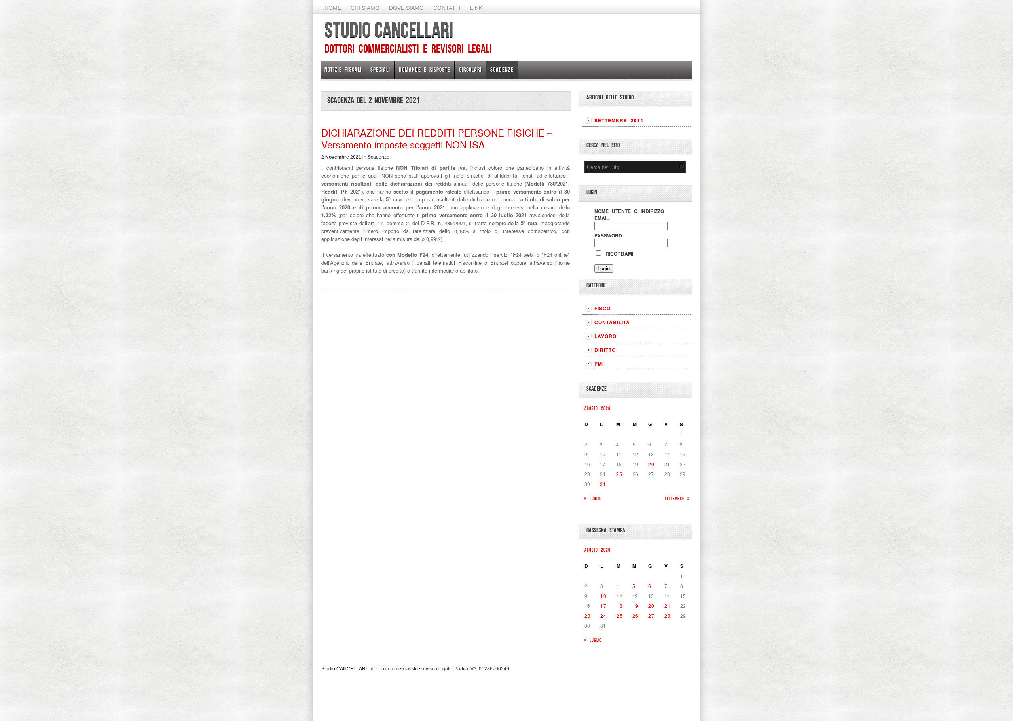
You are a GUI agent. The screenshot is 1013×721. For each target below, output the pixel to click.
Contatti (447, 8)
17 (603, 605)
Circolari (470, 69)
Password (608, 235)
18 (620, 605)
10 (603, 595)
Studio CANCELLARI (388, 30)
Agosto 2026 (597, 408)
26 (635, 615)
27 (651, 615)
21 (667, 605)
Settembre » (677, 498)
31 (603, 483)
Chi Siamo (365, 8)
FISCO (602, 308)
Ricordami (617, 253)
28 (667, 615)
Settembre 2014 (618, 120)
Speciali (380, 69)
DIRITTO (605, 349)
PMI (599, 363)
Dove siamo (406, 8)
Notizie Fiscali (343, 69)
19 (635, 605)
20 (651, 464)
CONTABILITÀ (612, 322)
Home (332, 8)
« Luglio (593, 498)
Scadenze (502, 69)
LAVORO (605, 336)
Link (476, 8)
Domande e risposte (424, 69)
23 (587, 615)
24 (603, 615)
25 (619, 474)
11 (620, 595)
